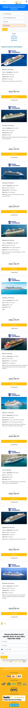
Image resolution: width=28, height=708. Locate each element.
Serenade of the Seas (8, 583)
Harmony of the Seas (8, 183)
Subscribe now (14, 9)
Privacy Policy (5, 661)
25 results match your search (11, 47)
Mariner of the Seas (7, 69)
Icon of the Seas (6, 470)
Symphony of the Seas (8, 527)
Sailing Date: (9, 72)
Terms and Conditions (17, 661)
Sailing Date (14, 37)
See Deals (14, 97)
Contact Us (6, 668)
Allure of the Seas (7, 353)
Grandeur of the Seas (8, 297)
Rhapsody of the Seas (8, 240)
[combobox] (2, 649)
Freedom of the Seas (8, 125)
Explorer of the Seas (8, 412)
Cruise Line (14, 38)
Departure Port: (5, 76)
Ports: (3, 81)
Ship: (3, 74)
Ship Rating (14, 40)
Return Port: (5, 79)
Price (14, 35)
